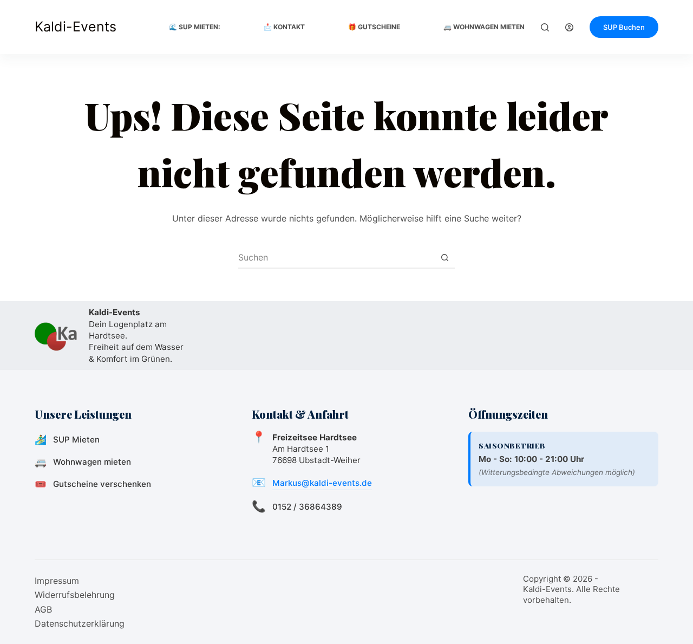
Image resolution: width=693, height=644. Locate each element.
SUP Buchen (624, 27)
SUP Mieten (76, 439)
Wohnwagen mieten (92, 462)
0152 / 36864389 (307, 507)
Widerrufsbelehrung (75, 594)
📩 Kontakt (284, 27)
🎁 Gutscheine (374, 27)
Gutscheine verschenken (102, 484)
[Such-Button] (444, 257)
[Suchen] (545, 27)
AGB (43, 609)
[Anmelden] (569, 27)
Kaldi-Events (75, 26)
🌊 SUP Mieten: (194, 27)
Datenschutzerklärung (80, 623)
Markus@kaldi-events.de (322, 483)
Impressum (57, 580)
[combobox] (336, 257)
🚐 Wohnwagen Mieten (484, 27)
